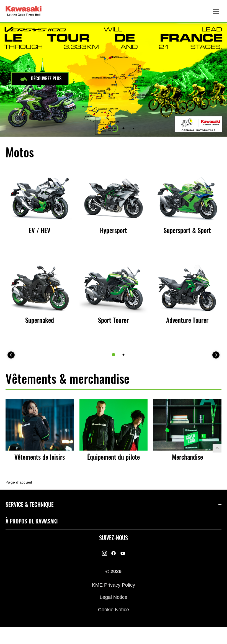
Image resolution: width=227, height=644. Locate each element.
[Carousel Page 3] (124, 128)
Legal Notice (113, 597)
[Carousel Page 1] (104, 128)
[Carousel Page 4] (133, 128)
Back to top (217, 448)
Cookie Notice (113, 609)
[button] (40, 78)
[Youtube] (122, 553)
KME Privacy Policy (113, 584)
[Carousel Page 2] (124, 355)
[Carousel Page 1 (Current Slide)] (113, 354)
